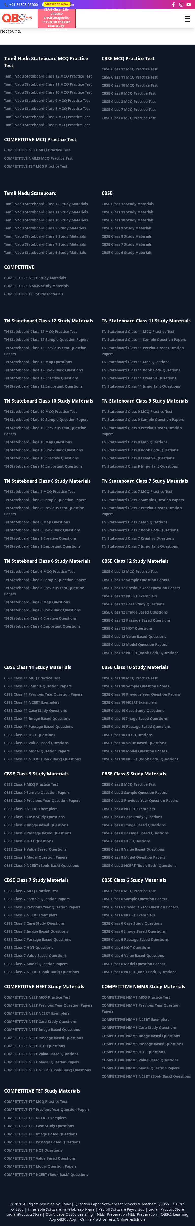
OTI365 (17, 1209)
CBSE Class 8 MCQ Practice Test (129, 101)
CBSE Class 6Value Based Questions (133, 955)
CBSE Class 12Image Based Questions (135, 612)
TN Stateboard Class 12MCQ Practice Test (40, 331)
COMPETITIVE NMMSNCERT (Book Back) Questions (146, 1076)
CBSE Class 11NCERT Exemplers (31, 702)
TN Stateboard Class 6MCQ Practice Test (39, 571)
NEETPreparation (142, 1214)
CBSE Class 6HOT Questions (126, 947)
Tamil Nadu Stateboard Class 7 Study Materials (45, 244)
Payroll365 (135, 1209)
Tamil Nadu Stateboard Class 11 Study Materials (46, 211)
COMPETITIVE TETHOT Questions (33, 1150)
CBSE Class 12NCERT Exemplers (129, 595)
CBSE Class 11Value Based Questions (36, 742)
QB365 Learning (79, 1214)
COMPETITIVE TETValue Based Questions (40, 1158)
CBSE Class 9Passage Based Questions (37, 833)
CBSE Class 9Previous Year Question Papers (42, 800)
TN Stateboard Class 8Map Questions (37, 522)
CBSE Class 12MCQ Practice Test (130, 571)
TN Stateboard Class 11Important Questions (141, 386)
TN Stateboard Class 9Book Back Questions (140, 450)
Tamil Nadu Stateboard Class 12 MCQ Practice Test (48, 76)
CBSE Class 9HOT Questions (28, 841)
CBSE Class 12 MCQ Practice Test (130, 69)
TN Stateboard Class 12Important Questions (43, 386)
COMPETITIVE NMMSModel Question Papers (141, 1068)
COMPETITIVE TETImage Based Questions (40, 1134)
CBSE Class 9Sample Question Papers (37, 792)
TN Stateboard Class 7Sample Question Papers (143, 499)
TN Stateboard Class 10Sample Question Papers (46, 419)
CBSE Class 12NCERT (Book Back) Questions (140, 652)
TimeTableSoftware (78, 1209)
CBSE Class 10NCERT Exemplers (129, 702)
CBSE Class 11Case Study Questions (35, 710)
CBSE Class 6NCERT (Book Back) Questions (139, 971)
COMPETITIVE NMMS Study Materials (36, 285)
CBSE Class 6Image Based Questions (134, 931)
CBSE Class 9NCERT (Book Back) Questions (41, 865)
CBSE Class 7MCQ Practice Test (31, 890)
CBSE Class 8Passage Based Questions (135, 833)
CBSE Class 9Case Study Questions (34, 816)
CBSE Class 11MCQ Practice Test (32, 678)
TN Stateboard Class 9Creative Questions (138, 458)
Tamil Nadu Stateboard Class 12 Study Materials (46, 203)
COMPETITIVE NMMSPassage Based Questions (142, 1043)
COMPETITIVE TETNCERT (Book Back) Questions (46, 1174)
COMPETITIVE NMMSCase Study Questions (139, 1027)
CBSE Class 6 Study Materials (127, 252)
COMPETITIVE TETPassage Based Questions (42, 1142)
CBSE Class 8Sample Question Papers (134, 792)
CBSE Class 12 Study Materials (128, 203)
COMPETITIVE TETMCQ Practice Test (35, 1101)
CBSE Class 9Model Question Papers (36, 857)
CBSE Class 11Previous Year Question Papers (43, 694)
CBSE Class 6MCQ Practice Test (129, 890)
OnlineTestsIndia (131, 1219)
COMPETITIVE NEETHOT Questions (34, 1045)
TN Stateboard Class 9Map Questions (134, 441)
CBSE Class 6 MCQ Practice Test (129, 117)
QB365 (163, 1204)
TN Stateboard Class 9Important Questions (140, 466)
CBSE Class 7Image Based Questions (36, 931)
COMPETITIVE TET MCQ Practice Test (35, 166)
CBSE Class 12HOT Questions (127, 628)
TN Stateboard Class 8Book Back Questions (42, 530)
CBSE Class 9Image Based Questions (36, 824)
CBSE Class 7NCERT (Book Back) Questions (41, 971)
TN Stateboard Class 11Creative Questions (139, 378)
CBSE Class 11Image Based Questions (37, 718)
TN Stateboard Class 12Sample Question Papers (46, 339)
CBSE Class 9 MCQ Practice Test (129, 93)
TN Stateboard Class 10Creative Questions (41, 458)
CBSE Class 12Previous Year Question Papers (141, 587)
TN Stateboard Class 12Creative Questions (41, 378)
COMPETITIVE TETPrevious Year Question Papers (47, 1109)
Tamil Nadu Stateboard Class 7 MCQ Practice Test (47, 116)
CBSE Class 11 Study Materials (128, 211)
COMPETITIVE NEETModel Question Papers (41, 1062)
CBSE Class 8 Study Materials (127, 236)
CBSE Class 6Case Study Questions (132, 923)
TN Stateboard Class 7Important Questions (140, 546)
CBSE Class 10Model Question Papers (134, 751)
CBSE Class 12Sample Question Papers (135, 579)
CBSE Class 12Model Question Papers (134, 644)
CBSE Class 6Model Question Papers (133, 963)
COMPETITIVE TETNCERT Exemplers (35, 1117)
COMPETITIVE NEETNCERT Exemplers (36, 1013)
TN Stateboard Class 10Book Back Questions (43, 450)
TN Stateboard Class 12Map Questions (38, 361)
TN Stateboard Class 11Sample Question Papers (144, 339)
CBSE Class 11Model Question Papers (37, 751)
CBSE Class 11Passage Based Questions (38, 726)
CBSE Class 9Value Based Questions (35, 849)
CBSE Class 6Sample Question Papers (134, 898)
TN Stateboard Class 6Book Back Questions (42, 610)
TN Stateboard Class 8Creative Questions (40, 538)
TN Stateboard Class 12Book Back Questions (43, 370)
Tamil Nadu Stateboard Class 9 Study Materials (45, 228)
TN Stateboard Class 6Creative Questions (40, 618)
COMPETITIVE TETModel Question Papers (40, 1166)
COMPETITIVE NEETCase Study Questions (40, 1021)
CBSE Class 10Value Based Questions (134, 742)
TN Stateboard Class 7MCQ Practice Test (137, 491)
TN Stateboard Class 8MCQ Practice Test (39, 491)
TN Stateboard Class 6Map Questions (37, 602)
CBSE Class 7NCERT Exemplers (30, 915)
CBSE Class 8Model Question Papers (133, 857)
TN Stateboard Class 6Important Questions (42, 626)
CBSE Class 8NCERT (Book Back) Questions (139, 865)
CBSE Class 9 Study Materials (127, 228)
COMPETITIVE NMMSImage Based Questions (141, 1035)
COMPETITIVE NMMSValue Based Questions (140, 1060)
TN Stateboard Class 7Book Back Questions (140, 530)
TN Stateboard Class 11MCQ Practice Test (138, 331)
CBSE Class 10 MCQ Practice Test (130, 85)
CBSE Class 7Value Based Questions (35, 955)
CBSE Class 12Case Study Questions (133, 604)
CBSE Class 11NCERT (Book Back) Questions (42, 759)
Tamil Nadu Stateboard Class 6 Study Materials (45, 252)
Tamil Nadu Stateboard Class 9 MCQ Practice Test (47, 100)
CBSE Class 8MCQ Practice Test (129, 784)
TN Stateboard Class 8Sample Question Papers (45, 499)
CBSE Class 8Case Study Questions (132, 816)
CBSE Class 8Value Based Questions (133, 849)
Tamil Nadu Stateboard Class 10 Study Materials (46, 220)
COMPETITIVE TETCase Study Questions (39, 1125)
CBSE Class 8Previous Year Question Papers (140, 800)
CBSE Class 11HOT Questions (29, 734)
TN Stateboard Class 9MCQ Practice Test (137, 411)
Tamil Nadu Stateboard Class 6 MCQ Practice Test (47, 124)
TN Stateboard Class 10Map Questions (38, 441)
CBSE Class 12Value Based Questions (134, 636)
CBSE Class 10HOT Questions (127, 734)
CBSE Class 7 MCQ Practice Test (129, 109)
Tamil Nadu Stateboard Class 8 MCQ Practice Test (47, 108)
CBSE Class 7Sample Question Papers (37, 898)
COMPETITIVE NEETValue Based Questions (41, 1053)
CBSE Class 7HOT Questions (28, 947)
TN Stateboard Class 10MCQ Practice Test (40, 411)
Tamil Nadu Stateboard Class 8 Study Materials (45, 236)
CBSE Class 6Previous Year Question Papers (140, 907)
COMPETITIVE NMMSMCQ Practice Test (136, 997)
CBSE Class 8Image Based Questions (134, 824)
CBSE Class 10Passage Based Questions (136, 726)
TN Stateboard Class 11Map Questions (135, 361)
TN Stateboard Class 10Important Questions (43, 466)
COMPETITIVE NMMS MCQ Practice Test (38, 158)
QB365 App (66, 1219)
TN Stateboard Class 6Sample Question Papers (45, 579)
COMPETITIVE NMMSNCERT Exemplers (135, 1019)
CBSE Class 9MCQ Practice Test (31, 784)
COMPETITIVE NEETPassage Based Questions (43, 1037)
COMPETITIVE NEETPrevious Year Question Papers (48, 1005)
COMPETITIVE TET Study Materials (33, 294)
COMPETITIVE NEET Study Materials (35, 277)
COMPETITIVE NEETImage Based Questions (42, 1029)
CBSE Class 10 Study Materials (128, 220)
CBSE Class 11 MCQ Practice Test (130, 77)
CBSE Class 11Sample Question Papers (38, 686)
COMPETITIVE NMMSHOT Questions (133, 1051)
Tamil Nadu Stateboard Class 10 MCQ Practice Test (48, 92)
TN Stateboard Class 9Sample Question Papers (143, 419)
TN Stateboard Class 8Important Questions (42, 546)
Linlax (66, 1204)
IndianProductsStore (24, 1214)
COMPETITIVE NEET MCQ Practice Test (37, 150)
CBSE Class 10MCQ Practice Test (130, 678)
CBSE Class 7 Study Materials (127, 244)
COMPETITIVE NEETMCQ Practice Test (37, 997)
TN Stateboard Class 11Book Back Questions (141, 370)
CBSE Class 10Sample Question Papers (135, 686)
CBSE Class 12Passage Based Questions (136, 620)
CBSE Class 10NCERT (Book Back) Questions (140, 759)
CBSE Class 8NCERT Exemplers (128, 808)
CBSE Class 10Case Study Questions (133, 710)
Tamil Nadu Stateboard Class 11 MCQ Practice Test (48, 84)
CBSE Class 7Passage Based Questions (37, 939)
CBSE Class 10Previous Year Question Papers (141, 694)
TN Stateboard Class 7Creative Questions (138, 538)
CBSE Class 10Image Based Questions (135, 718)
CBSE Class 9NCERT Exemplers (30, 808)
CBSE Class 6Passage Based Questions (135, 939)
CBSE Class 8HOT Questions (126, 841)
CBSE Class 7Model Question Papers (36, 963)
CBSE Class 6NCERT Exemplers (128, 915)
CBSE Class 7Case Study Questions (34, 923)
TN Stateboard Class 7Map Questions (134, 522)
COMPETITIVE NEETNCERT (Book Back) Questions (47, 1070)
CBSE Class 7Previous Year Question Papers (42, 907)
